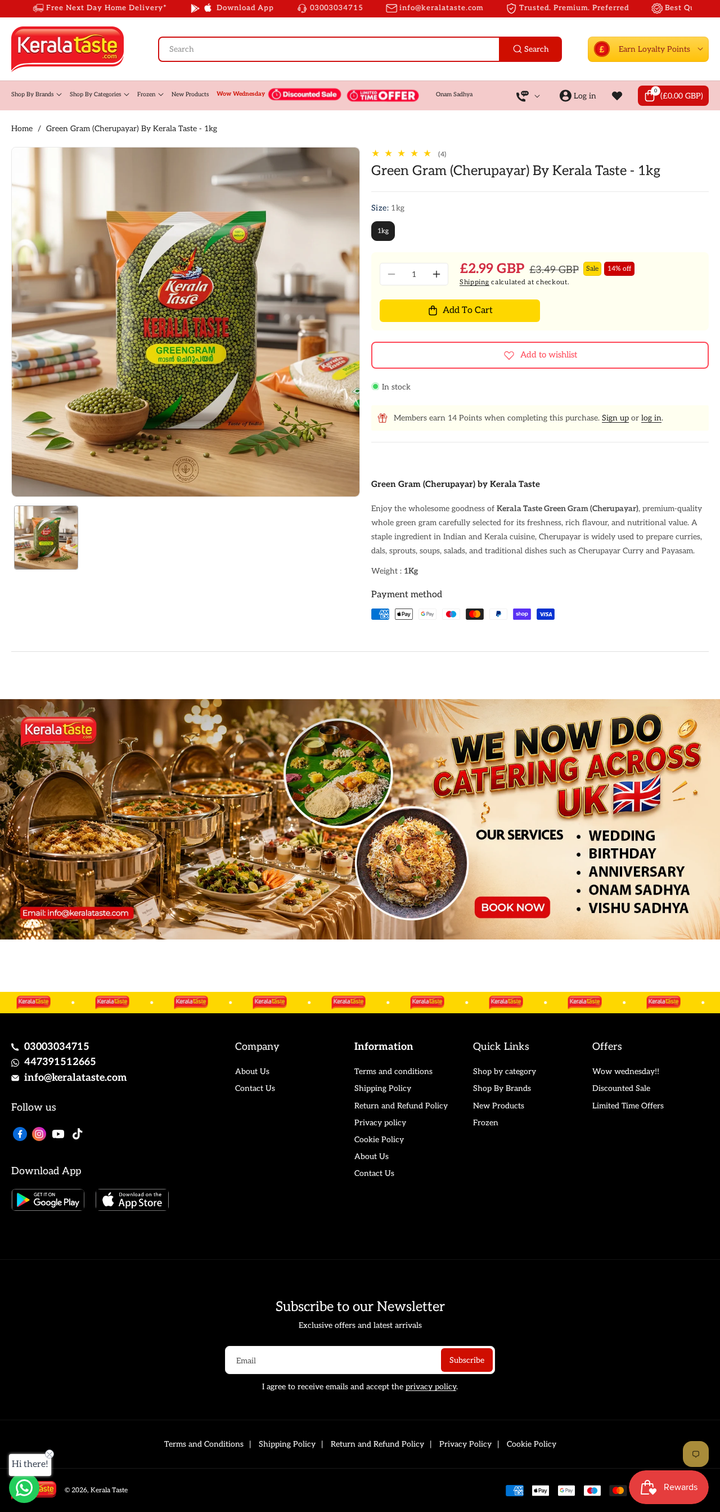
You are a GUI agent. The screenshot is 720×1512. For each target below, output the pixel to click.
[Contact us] (24, 1488)
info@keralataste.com (75, 1078)
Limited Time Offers (628, 1106)
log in (651, 418)
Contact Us (255, 1088)
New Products (498, 1106)
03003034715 (56, 1047)
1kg (383, 231)
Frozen (485, 1123)
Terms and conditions (393, 1071)
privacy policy (431, 1387)
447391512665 (60, 1062)
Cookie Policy (379, 1139)
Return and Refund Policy (401, 1106)
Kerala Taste (109, 1490)
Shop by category (504, 1071)
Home (22, 128)
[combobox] (360, 49)
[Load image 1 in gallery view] (46, 538)
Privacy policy (380, 1123)
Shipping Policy (382, 1088)
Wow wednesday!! (625, 1071)
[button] (673, 96)
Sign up (615, 418)
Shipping (474, 282)
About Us (252, 1071)
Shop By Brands (502, 1088)
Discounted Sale (621, 1088)
